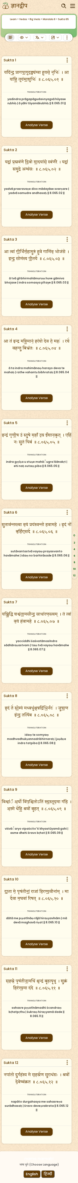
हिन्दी (48, 1173)
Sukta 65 (63, 19)
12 (74, 575)
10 (74, 569)
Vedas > (24, 19)
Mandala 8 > (50, 19)
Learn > (14, 19)
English (32, 1173)
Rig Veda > (36, 19)
